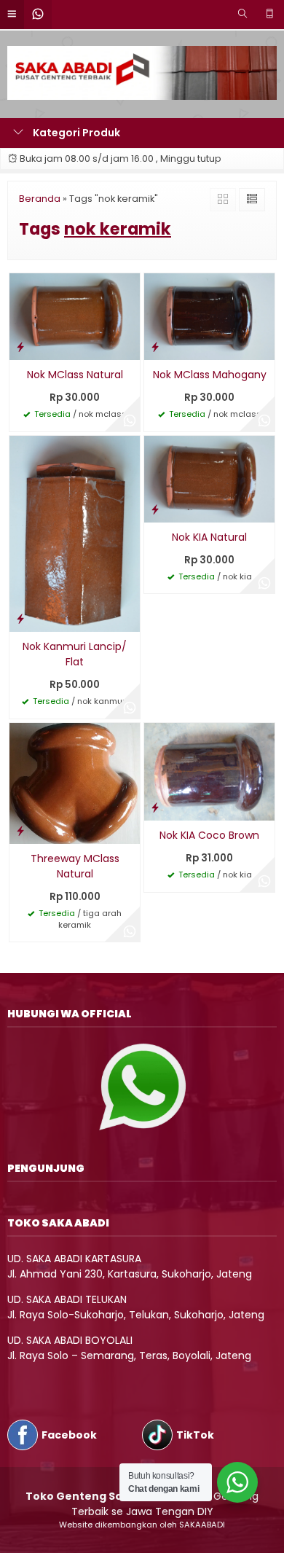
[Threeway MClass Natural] (74, 782)
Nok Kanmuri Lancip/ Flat (75, 654)
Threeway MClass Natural (75, 866)
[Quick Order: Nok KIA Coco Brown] (155, 807)
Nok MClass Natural (75, 374)
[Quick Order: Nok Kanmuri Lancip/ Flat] (20, 618)
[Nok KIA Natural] (209, 478)
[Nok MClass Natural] (74, 315)
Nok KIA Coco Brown (209, 835)
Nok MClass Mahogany (210, 374)
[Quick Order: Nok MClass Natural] (20, 346)
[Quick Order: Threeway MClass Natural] (20, 830)
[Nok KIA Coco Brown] (209, 771)
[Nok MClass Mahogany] (209, 315)
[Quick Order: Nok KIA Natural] (155, 509)
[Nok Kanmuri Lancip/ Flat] (74, 532)
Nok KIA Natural (209, 537)
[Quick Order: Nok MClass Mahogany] (155, 346)
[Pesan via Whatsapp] (129, 421)
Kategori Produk (75, 132)
